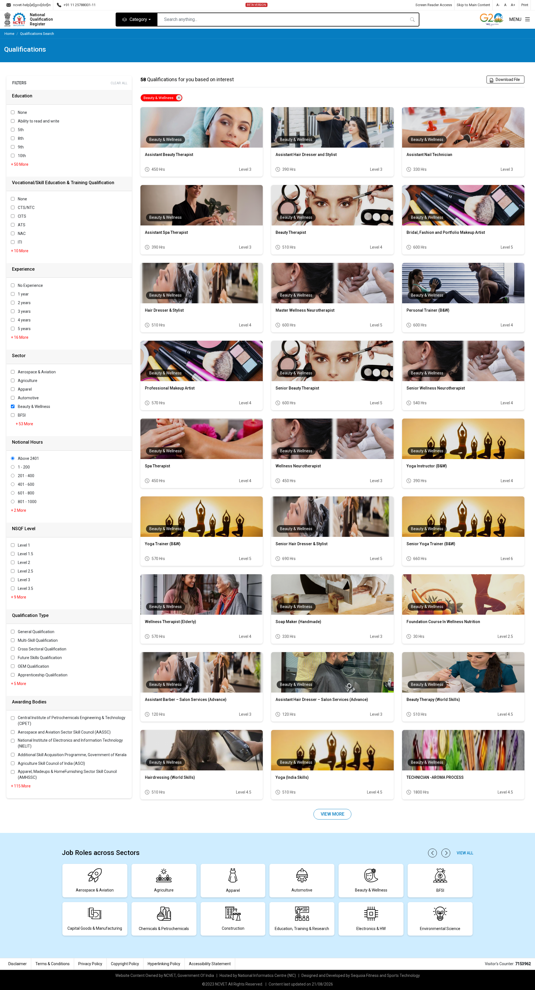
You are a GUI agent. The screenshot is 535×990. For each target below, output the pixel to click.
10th (22, 155)
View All (465, 853)
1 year (23, 294)
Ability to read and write (38, 121)
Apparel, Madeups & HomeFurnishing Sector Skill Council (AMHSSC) (67, 774)
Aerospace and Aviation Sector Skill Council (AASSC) (64, 732)
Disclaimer (17, 964)
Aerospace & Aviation (37, 372)
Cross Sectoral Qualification (42, 649)
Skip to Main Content (473, 5)
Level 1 (24, 545)
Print (524, 5)
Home (9, 34)
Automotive (28, 398)
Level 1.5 (25, 554)
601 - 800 (26, 493)
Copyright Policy (125, 964)
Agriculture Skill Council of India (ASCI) (51, 763)
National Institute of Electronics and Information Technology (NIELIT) (70, 743)
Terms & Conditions (52, 964)
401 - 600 (26, 484)
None (22, 112)
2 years (24, 303)
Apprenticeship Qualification (42, 675)
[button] (432, 853)
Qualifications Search (37, 34)
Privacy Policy (90, 964)
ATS (21, 225)
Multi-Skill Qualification (38, 640)
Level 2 (24, 562)
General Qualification (36, 631)
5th (21, 130)
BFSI (22, 415)
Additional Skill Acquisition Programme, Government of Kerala (72, 755)
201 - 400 (26, 476)
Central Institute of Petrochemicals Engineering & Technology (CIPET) (71, 720)
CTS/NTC (26, 207)
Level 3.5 (25, 588)
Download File (508, 79)
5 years (24, 328)
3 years (24, 311)
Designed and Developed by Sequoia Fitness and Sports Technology (360, 975)
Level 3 (24, 580)
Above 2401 (28, 458)
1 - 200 (24, 467)
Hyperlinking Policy (164, 964)
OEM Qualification (33, 666)
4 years (24, 320)
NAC (22, 233)
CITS (22, 216)
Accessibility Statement (210, 964)
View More (332, 814)
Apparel (25, 389)
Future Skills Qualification (40, 657)
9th (21, 147)
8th (21, 138)
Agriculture (27, 380)
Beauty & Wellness (34, 406)
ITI (20, 242)
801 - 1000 (27, 501)
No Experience (30, 285)
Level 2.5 (25, 571)
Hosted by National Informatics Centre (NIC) (258, 975)
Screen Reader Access (433, 5)
